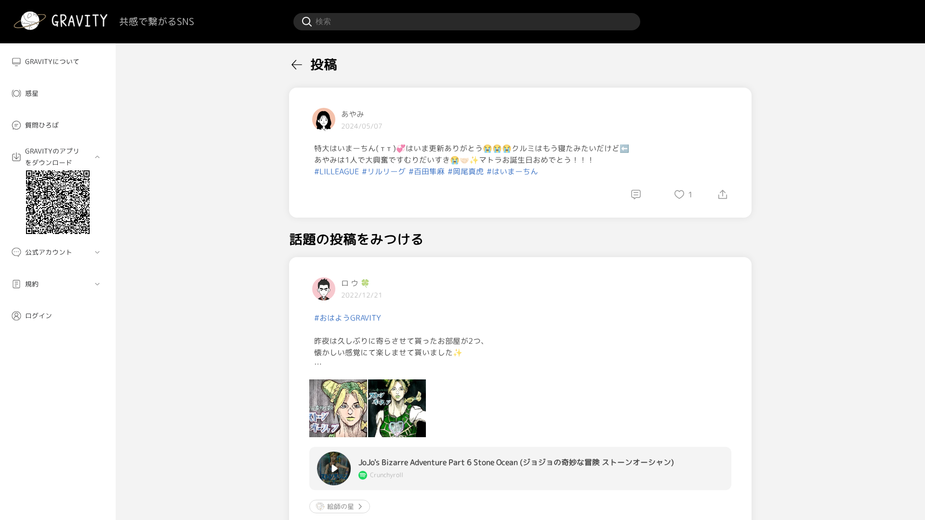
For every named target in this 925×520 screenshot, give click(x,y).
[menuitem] (58, 61)
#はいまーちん (512, 171)
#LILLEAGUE (336, 171)
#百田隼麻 (427, 171)
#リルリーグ (384, 171)
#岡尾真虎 (466, 171)
